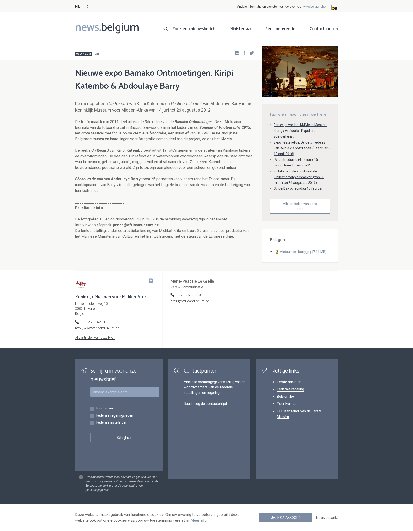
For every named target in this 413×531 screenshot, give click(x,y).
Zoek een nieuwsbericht (194, 28)
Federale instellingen (111, 422)
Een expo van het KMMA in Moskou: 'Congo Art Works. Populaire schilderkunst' (300, 130)
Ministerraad (241, 28)
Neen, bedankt (327, 518)
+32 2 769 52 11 (93, 322)
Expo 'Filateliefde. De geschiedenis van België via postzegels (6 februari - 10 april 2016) (302, 148)
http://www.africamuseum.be (97, 328)
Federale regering (290, 389)
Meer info (198, 520)
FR (86, 6)
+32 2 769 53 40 (189, 295)
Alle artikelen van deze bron (300, 206)
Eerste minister (289, 382)
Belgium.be (285, 396)
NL (77, 6)
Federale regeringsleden (114, 415)
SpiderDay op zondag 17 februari (298, 188)
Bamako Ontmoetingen (194, 121)
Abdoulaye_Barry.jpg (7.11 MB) (303, 252)
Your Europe (286, 404)
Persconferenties (281, 28)
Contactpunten (324, 28)
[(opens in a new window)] (242, 53)
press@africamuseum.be (136, 225)
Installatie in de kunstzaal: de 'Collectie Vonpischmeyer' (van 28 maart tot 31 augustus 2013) (299, 177)
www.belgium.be (314, 6)
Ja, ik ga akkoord (286, 518)
